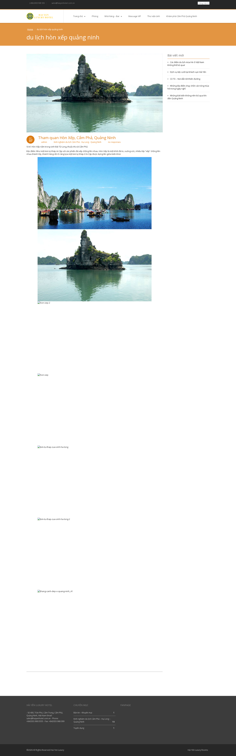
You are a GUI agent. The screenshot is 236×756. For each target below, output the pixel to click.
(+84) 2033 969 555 (37, 3)
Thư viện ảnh (153, 16)
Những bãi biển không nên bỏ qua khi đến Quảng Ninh (186, 97)
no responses (114, 142)
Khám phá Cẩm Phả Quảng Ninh (181, 16)
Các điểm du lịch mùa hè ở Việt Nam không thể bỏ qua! (185, 64)
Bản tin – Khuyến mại (83, 712)
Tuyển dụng (79, 728)
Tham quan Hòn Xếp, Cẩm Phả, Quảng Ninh (77, 137)
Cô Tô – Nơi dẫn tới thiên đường (185, 78)
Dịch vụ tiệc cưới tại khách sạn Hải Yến (188, 72)
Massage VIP (134, 16)
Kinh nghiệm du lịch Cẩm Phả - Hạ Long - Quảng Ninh (77, 142)
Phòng (95, 16)
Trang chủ (78, 16)
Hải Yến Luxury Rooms (198, 750)
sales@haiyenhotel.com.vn (63, 3)
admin (44, 142)
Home (30, 29)
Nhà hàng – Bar (112, 16)
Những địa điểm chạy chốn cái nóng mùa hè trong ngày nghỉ (188, 87)
